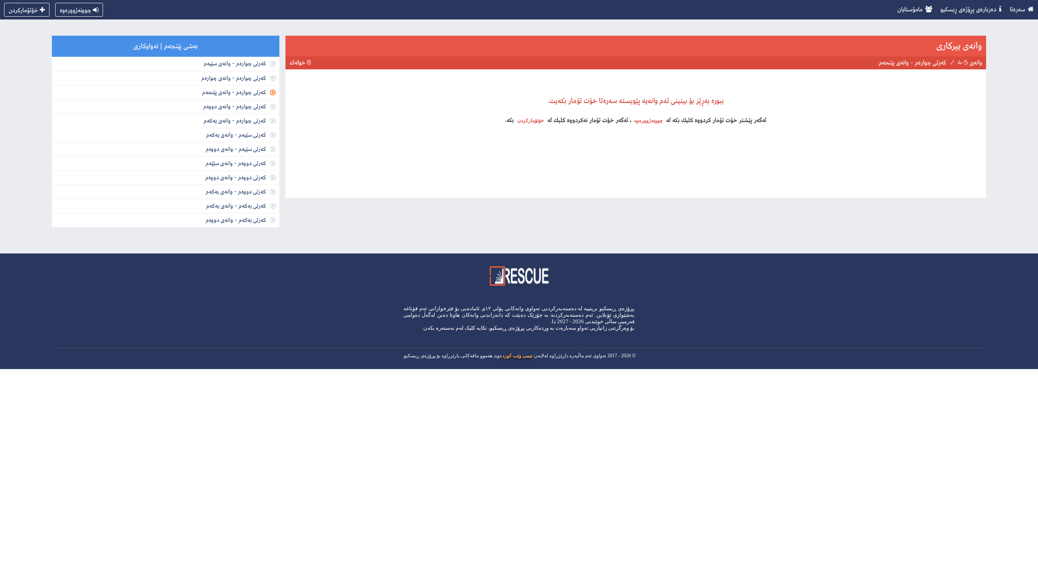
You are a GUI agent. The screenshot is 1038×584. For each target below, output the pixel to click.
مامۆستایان (909, 9)
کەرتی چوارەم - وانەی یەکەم (235, 120)
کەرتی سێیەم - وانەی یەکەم (236, 134)
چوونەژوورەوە (75, 10)
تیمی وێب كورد (517, 356)
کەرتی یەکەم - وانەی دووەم (236, 219)
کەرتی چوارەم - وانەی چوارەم (233, 77)
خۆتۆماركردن (23, 10)
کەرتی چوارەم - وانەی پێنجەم (234, 92)
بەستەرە (445, 328)
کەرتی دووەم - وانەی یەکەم (236, 191)
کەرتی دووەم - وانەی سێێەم (236, 162)
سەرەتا (1017, 9)
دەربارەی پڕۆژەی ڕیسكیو (968, 9)
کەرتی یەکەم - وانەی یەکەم (236, 205)
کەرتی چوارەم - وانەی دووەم (234, 106)
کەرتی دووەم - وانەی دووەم (235, 177)
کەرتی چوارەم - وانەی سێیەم (235, 63)
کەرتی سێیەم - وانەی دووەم (236, 148)
